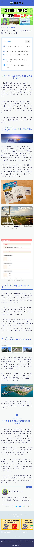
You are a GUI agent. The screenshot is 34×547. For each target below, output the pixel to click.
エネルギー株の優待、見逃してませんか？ (18, 47)
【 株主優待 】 (9, 541)
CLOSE (28, 41)
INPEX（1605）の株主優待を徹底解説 (18, 51)
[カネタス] (17, 3)
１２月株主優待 (12, 27)
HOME (2, 541)
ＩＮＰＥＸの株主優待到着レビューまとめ (18, 66)
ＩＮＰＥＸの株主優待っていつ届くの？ (17, 55)
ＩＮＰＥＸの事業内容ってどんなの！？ (17, 61)
